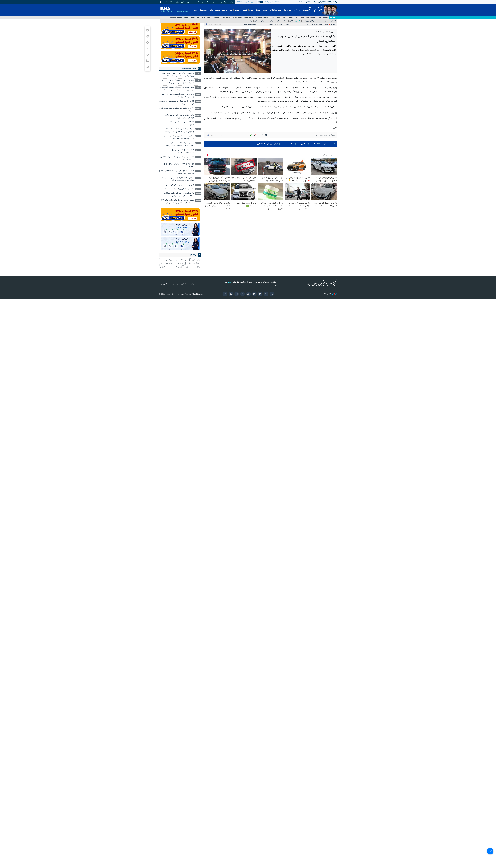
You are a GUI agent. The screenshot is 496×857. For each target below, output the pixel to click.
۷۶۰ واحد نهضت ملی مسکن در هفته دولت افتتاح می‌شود (176, 109)
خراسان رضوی (225, 17)
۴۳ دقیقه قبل (198, 143)
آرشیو (231, 2)
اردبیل (302, 17)
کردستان (333, 21)
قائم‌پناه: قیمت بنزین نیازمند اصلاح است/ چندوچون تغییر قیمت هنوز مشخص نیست (179, 130)
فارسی (253, 2)
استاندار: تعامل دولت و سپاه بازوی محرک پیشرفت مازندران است (179, 151)
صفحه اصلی (287, 10)
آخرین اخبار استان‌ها (188, 68)
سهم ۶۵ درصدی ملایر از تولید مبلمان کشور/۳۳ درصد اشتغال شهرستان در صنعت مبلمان (177, 201)
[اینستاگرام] (236, 294)
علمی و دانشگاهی (275, 10)
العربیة (246, 2)
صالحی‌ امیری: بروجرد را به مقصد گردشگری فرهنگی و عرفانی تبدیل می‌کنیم (179, 194)
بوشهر (278, 17)
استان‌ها (217, 10)
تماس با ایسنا (211, 2)
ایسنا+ (195, 10)
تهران (272, 17)
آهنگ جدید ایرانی (193, 263)
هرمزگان (263, 21)
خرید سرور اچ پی (166, 263)
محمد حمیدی (328, 144)
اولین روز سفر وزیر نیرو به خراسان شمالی (180, 184)
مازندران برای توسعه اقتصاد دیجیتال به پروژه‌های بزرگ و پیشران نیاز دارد (177, 95)
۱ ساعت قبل (198, 150)
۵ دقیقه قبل (198, 87)
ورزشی (224, 10)
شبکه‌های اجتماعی (187, 2)
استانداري (303, 144)
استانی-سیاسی (289, 144)
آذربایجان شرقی (323, 17)
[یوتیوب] (248, 294)
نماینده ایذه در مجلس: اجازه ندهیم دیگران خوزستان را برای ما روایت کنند (179, 116)
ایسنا (308, 8)
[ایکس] (242, 294)
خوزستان (216, 17)
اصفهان (290, 17)
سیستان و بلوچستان (175, 17)
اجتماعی (237, 10)
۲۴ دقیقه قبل (198, 122)
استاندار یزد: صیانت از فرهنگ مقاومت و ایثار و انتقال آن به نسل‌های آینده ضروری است (178, 81)
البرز (296, 17)
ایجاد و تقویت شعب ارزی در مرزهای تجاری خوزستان (178, 165)
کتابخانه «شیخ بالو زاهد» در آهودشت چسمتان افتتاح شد (178, 123)
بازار (177, 2)
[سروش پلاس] (259, 294)
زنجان (209, 17)
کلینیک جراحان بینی (166, 266)
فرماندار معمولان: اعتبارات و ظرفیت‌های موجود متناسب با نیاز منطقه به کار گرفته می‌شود (178, 144)
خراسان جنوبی (237, 17)
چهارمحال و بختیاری (262, 17)
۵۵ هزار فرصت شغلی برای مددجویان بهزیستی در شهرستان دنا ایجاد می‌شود (176, 102)
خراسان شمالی (248, 17)
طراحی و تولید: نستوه (325, 294)
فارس (203, 17)
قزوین (193, 17)
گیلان (291, 21)
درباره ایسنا (223, 2)
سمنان (186, 17)
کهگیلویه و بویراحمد (308, 21)
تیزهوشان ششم (195, 266)
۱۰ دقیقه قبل (198, 94)
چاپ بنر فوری (196, 259)
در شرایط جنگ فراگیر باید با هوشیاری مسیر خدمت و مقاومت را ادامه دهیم (179, 137)
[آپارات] (224, 294)
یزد (251, 21)
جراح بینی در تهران (166, 259)
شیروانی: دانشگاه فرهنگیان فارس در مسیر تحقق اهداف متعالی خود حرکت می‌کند (177, 179)
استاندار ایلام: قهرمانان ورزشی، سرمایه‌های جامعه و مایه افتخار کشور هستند (176, 172)
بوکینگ (186, 266)
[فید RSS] (230, 294)
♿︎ (490, 851)
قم (198, 17)
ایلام (284, 17)
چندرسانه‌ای (203, 10)
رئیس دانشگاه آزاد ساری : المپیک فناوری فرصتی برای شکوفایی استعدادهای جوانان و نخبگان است (177, 74)
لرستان (285, 21)
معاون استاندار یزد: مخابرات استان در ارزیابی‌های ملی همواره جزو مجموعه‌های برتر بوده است (177, 88)
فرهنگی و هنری (254, 10)
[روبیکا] (271, 294)
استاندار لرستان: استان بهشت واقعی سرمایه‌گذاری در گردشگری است (177, 158)
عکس (211, 10)
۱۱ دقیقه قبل (198, 101)
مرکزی (278, 21)
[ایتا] (265, 294)
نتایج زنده (168, 2)
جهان (231, 10)
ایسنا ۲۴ (200, 2)
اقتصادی (244, 10)
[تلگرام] (254, 294)
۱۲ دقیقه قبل (198, 108)
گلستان (297, 21)
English (239, 2)
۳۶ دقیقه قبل (198, 136)
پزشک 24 (180, 263)
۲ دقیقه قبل (198, 73)
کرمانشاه (319, 21)
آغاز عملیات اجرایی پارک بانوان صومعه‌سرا (179, 189)
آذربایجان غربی (310, 17)
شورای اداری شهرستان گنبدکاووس (266, 144)
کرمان (326, 21)
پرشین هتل (178, 266)
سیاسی (264, 10)
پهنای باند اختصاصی (181, 259)
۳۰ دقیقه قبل (198, 129)
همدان (256, 21)
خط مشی (184, 284)
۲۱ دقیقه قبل (198, 115)
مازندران (271, 21)
